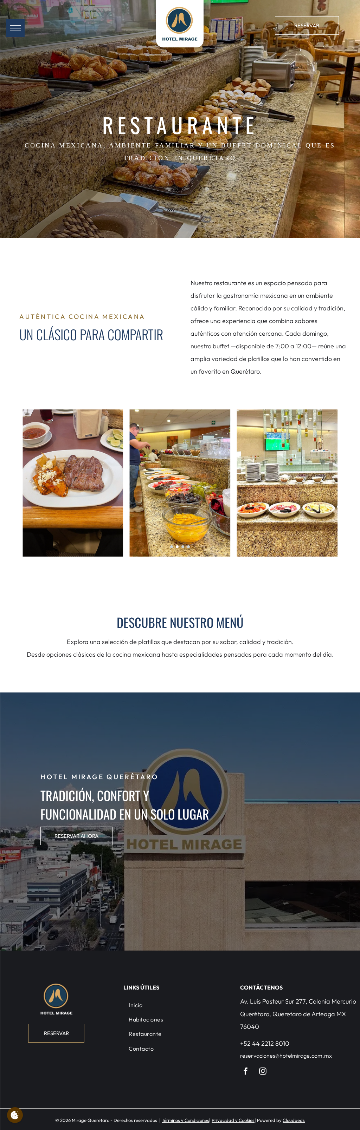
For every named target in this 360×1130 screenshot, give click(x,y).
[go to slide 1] (171, 546)
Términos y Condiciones (185, 1120)
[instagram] (263, 1071)
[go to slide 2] (177, 546)
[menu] (15, 28)
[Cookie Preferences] (15, 1115)
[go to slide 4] (188, 546)
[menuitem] (180, 1004)
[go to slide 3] (182, 546)
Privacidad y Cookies (233, 1120)
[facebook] (245, 1071)
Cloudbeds (294, 1120)
